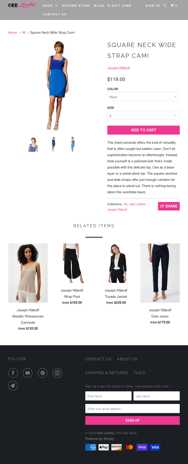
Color (112, 89)
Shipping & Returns (106, 373)
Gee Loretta (105, 433)
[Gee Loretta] (22, 5)
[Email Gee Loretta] (14, 386)
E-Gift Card (119, 5)
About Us (127, 359)
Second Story (76, 5)
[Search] (165, 5)
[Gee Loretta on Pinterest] (43, 373)
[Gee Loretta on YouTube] (28, 373)
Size (110, 107)
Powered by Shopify (99, 438)
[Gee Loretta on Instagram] (58, 373)
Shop (49, 5)
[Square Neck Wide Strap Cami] (55, 86)
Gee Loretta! (137, 204)
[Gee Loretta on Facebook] (14, 373)
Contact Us (54, 14)
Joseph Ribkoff (118, 67)
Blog (99, 5)
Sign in (153, 5)
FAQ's (139, 373)
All (23, 32)
